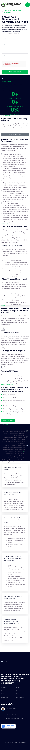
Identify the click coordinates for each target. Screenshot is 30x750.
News (2, 690)
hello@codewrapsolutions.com (14, 718)
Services (18, 694)
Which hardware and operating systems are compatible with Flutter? (11, 621)
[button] (15, 468)
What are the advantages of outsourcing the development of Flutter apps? (13, 558)
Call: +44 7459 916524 (12, 714)
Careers (18, 690)
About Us (3, 687)
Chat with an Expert (11, 709)
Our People (4, 694)
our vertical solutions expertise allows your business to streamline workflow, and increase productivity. (15, 677)
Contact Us (4, 697)
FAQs (17, 687)
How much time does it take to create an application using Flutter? (13, 520)
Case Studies (20, 697)
